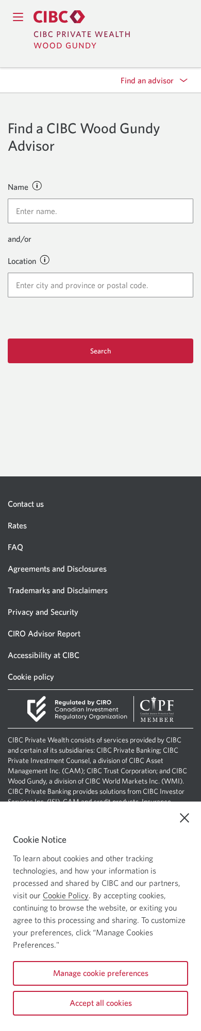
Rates (17, 525)
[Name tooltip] (36, 185)
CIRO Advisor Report (44, 633)
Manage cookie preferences (100, 972)
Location (22, 260)
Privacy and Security (43, 611)
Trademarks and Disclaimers (58, 590)
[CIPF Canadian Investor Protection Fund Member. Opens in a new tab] (157, 709)
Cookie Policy (66, 895)
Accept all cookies (101, 1002)
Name (18, 186)
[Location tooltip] (44, 259)
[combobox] (100, 211)
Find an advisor (147, 80)
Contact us (26, 503)
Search (100, 351)
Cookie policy (31, 676)
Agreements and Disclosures (57, 568)
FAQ (15, 547)
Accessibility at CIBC (43, 655)
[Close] (184, 818)
